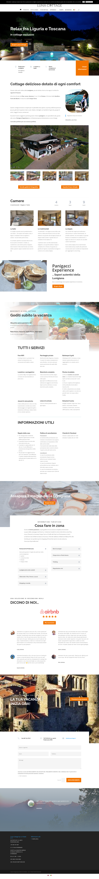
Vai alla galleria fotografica (29, 187)
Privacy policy (89, 1)
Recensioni (68, 10)
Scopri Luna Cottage (19, 45)
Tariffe (61, 10)
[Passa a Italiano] (51, 875)
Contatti (26, 10)
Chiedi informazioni (82, 68)
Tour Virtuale (44, 10)
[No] (97, 2)
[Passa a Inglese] (48, 875)
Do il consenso (23, 776)
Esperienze (53, 10)
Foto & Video (34, 10)
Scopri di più (58, 286)
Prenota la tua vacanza (79, 699)
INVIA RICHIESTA (74, 780)
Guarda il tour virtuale (70, 187)
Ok (83, 1)
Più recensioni (49, 623)
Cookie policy (35, 839)
